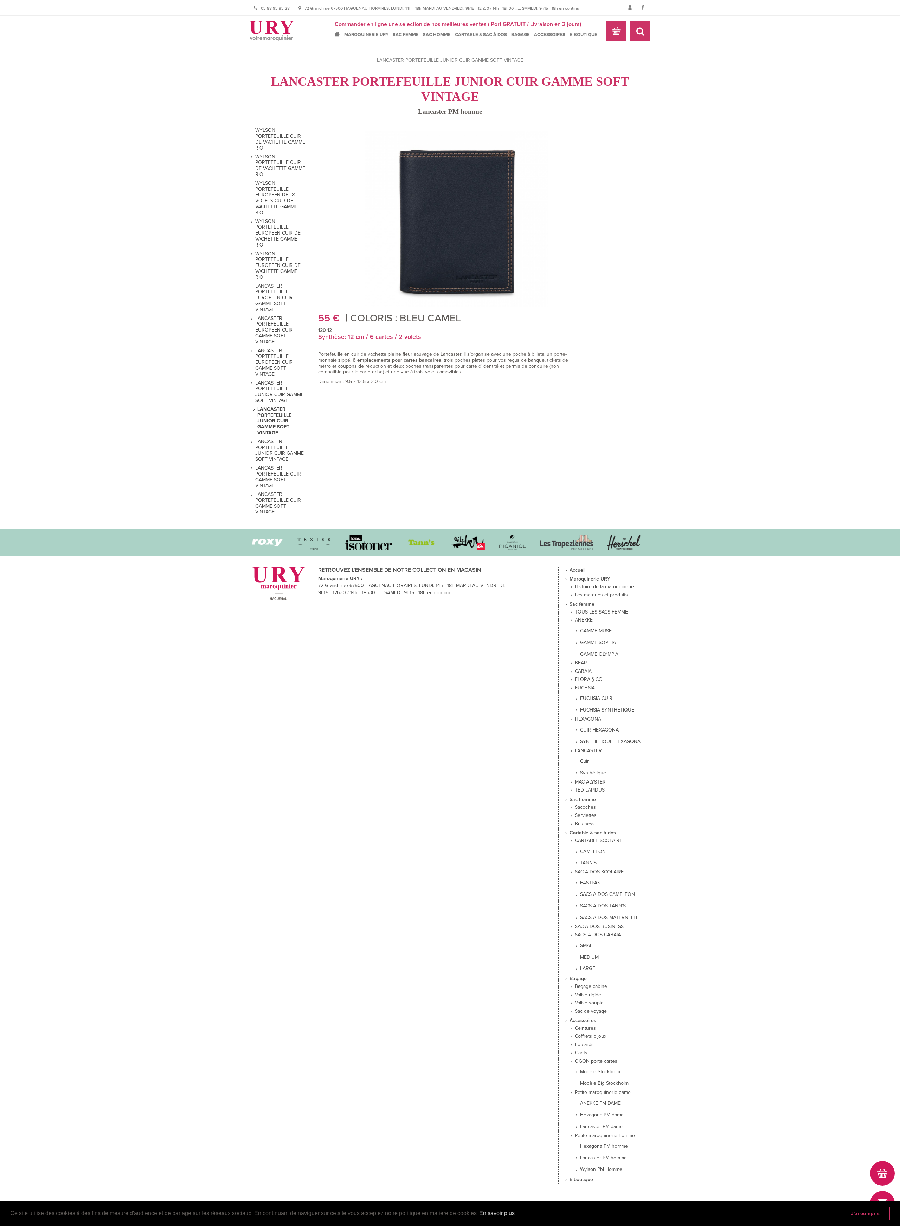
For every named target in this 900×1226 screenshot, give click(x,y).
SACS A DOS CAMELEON (607, 894)
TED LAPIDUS (590, 790)
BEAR (581, 663)
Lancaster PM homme (450, 111)
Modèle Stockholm (600, 1072)
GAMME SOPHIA (598, 642)
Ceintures (585, 1028)
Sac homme (437, 35)
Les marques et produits (601, 595)
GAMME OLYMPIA (599, 654)
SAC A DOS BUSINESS (599, 927)
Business (585, 824)
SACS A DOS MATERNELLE (609, 917)
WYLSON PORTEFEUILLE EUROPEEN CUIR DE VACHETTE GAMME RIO (278, 233)
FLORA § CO (589, 679)
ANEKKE (584, 620)
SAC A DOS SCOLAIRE (599, 872)
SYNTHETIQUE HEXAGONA (610, 742)
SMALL (587, 946)
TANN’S (588, 863)
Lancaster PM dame (601, 1126)
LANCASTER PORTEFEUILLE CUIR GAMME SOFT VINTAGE (278, 477)
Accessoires (549, 35)
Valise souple (589, 1003)
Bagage (520, 35)
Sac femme (406, 35)
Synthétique (593, 773)
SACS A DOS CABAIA (598, 935)
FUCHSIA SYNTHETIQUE (607, 710)
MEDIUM (589, 957)
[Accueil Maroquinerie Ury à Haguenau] (272, 31)
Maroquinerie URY (366, 35)
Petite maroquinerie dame (603, 1092)
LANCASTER (588, 751)
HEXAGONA (588, 719)
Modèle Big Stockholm (604, 1083)
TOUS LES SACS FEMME (601, 612)
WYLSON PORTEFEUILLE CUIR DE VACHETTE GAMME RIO (280, 139)
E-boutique (583, 35)
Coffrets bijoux (590, 1036)
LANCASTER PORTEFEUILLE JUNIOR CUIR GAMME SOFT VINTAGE (279, 392)
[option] (300, 542)
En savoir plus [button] (497, 1213)
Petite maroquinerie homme (605, 1136)
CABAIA (583, 671)
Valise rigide (588, 995)
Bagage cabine (591, 986)
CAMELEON (593, 851)
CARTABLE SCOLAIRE (598, 841)
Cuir (584, 761)
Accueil (339, 34)
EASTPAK (590, 883)
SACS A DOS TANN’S (603, 906)
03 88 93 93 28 (275, 8)
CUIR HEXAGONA (599, 730)
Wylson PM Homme (601, 1169)
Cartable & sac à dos (481, 35)
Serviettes (586, 815)
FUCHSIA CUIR (596, 698)
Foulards (584, 1045)
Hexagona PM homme (604, 1146)
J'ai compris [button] (865, 1213)
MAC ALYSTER (590, 782)
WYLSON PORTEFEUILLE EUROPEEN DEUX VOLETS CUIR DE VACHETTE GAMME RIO (276, 198)
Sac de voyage (591, 1011)
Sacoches (585, 807)
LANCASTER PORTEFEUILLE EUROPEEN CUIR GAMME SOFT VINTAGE (274, 298)
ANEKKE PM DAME (600, 1103)
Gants (581, 1053)
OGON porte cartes (596, 1061)
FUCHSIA (585, 688)
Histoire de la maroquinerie (604, 587)
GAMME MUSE (596, 631)
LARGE (587, 968)
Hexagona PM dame (602, 1115)
